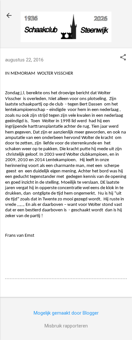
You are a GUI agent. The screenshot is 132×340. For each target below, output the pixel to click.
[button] (123, 57)
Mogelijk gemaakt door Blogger (66, 313)
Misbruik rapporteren (66, 326)
